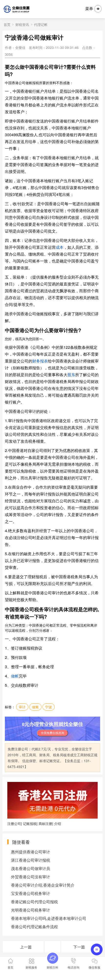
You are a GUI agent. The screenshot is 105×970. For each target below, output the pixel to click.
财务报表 (40, 361)
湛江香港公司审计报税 (30, 860)
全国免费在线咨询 (52, 733)
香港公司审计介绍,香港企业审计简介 (42, 885)
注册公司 (14, 823)
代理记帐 (41, 24)
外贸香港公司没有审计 (30, 877)
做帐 (15, 676)
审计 (22, 706)
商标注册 (45, 823)
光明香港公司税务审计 (30, 910)
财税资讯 (22, 24)
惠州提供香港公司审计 (30, 852)
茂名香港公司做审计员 (30, 868)
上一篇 (26, 947)
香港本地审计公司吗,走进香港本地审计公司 (48, 918)
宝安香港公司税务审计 (30, 893)
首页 (7, 24)
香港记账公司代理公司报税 (34, 901)
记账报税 (30, 823)
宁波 (48, 706)
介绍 (57, 823)
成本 (59, 247)
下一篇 (79, 947)
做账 (35, 706)
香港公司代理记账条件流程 (34, 926)
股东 (71, 374)
